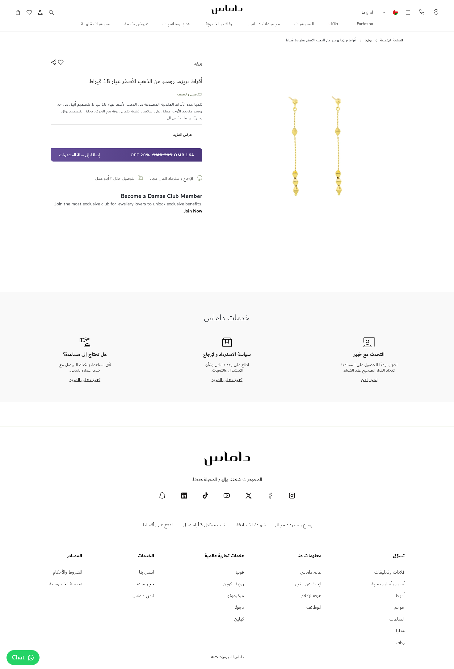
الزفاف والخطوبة (220, 25)
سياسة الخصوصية (65, 584)
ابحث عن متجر (308, 584)
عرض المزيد (182, 134)
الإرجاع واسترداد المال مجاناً (171, 178)
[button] (385, 12)
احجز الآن (369, 380)
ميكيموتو (235, 596)
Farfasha (364, 25)
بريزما (198, 63)
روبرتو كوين (233, 584)
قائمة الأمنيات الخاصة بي (32, 12)
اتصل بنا (146, 572)
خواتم (399, 607)
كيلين (239, 619)
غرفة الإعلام (311, 596)
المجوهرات (304, 25)
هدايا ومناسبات (176, 25)
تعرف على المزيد (227, 380)
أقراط (400, 596)
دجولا (239, 607)
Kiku (334, 25)
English (368, 12)
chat (18, 657)
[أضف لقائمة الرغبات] (60, 63)
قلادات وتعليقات (389, 572)
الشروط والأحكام (67, 572)
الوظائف (313, 607)
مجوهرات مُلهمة (95, 25)
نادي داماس (143, 596)
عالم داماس (310, 572)
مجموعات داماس (264, 25)
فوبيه (239, 572)
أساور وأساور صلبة (388, 584)
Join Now (192, 211)
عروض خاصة (136, 25)
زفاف (400, 642)
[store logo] (227, 9)
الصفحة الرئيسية (391, 40)
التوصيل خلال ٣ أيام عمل (115, 178)
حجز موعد (145, 584)
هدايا (400, 631)
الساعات (397, 619)
